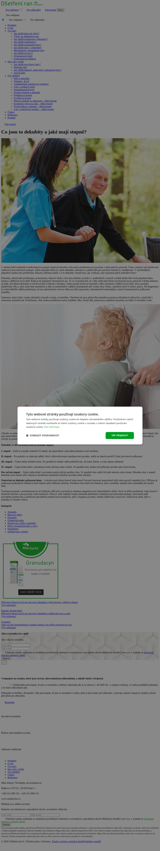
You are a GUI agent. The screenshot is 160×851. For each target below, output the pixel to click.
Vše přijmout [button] (120, 435)
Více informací (51, 427)
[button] (42, 435)
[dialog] (80, 425)
